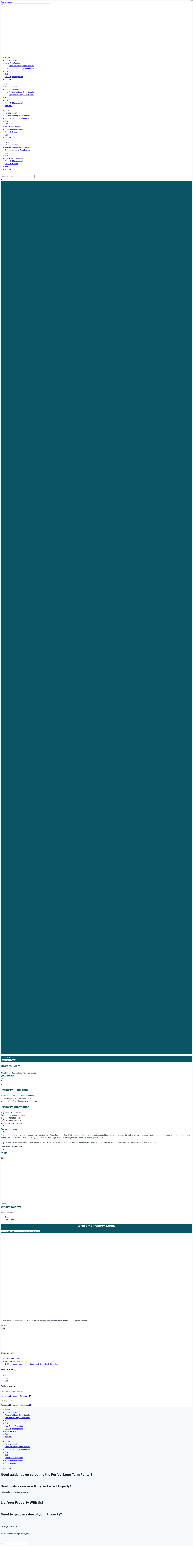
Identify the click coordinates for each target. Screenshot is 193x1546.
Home (7, 58)
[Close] (192, 0)
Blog (6, 135)
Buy (6, 71)
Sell (6, 74)
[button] (96, 173)
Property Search (11, 132)
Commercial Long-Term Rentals (21, 68)
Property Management (14, 77)
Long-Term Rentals (12, 63)
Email (3, 1325)
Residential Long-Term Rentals (21, 66)
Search (3, 177)
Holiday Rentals (11, 60)
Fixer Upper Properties (14, 127)
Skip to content (7, 2)
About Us (8, 79)
